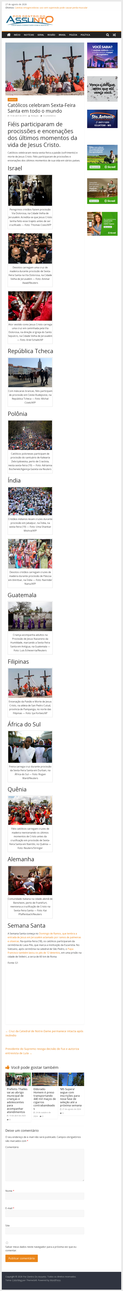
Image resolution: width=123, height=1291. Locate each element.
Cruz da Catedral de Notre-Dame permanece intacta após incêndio (44, 1033)
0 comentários (49, 115)
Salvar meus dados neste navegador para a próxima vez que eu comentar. (40, 1248)
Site (7, 1225)
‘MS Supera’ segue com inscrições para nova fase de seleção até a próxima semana (71, 1097)
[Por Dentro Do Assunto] (8, 35)
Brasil (62, 34)
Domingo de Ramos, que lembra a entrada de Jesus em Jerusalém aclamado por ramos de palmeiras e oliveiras (44, 937)
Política (85, 34)
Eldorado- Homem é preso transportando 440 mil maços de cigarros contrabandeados (44, 1098)
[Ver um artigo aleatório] (114, 35)
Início (17, 34)
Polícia (73, 34)
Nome (9, 1191)
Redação (35, 115)
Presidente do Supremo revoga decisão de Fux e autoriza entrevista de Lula (42, 1051)
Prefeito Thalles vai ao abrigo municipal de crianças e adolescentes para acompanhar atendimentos (17, 1100)
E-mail (9, 1208)
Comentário (12, 1147)
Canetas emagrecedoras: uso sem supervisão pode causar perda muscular (51, 7)
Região (51, 34)
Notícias (29, 34)
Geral (41, 34)
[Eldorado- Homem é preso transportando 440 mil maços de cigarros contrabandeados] (45, 1074)
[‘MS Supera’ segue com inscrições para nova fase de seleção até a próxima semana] (71, 1074)
